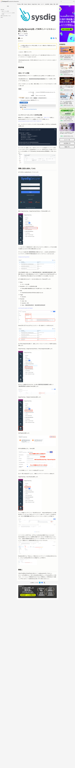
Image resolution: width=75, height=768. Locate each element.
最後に (2, 17)
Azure (39, 4)
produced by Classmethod (14, 1)
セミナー (42, 4)
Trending (19, 4)
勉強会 (51, 4)
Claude (25, 4)
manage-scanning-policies (23, 257)
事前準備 (2, 9)
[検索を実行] (61, 1)
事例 (54, 4)
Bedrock (29, 4)
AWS (22, 4)
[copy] (55, 129)
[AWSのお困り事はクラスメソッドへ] (37, 591)
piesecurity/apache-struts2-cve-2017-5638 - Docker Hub (29, 121)
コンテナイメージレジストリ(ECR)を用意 (8, 13)
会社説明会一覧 (67, 143)
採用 (57, 4)
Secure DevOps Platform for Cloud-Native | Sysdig (28, 175)
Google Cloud (34, 4)
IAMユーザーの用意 (5, 11)
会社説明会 (47, 4)
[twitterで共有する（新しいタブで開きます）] (56, 38)
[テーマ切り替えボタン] (74, 1)
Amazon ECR (21, 35)
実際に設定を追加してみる (6, 15)
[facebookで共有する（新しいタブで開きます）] (53, 38)
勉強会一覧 (67, 146)
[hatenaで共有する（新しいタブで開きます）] (51, 38)
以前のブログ (46, 117)
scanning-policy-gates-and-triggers (25, 308)
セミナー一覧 (67, 139)
